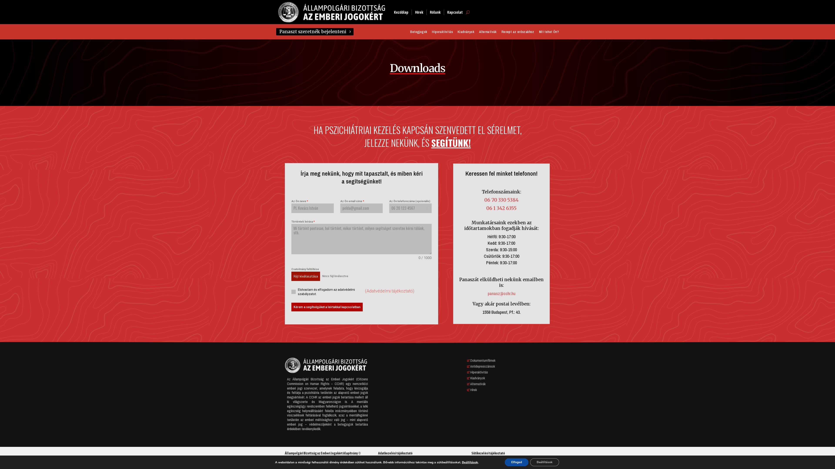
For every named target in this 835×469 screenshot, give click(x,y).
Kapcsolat (455, 12)
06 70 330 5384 (501, 200)
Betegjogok (418, 32)
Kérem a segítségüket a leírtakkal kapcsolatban (327, 307)
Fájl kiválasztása (306, 276)
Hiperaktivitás (442, 32)
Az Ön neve (299, 201)
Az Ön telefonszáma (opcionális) (409, 201)
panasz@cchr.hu (501, 293)
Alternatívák (488, 32)
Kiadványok (466, 32)
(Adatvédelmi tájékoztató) (389, 291)
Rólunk (435, 12)
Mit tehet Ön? (549, 32)
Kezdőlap (401, 12)
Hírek (419, 12)
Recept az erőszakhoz (517, 32)
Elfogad (516, 462)
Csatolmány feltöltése (305, 269)
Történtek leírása (303, 221)
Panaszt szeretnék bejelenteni (312, 31)
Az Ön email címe (352, 201)
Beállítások (470, 462)
